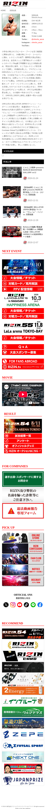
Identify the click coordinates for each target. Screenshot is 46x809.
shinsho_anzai (37, 42)
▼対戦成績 (8, 151)
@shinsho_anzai (38, 39)
